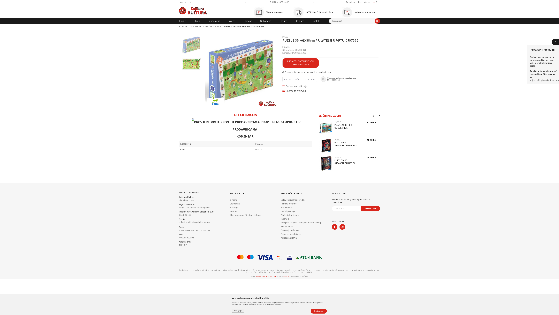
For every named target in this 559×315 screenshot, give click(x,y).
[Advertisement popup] (279, 157)
